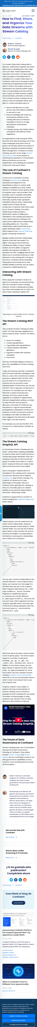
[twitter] (4, 57)
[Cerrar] (33, 1000)
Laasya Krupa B (8, 991)
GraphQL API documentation (20, 675)
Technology (6, 38)
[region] (18, 1013)
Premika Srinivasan (10, 957)
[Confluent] (9, 11)
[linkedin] (13, 57)
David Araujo (14, 49)
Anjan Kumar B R (9, 955)
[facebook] (9, 57)
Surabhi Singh (8, 952)
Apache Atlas (16, 180)
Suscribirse (18, 903)
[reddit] (18, 57)
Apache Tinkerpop (25, 231)
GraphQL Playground (25, 499)
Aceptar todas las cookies (18, 1016)
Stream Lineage (14, 755)
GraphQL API (7, 478)
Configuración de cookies (18, 1025)
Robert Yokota (14, 44)
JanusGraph (25, 229)
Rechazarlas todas (18, 1020)
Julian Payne (7, 950)
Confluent (18, 38)
